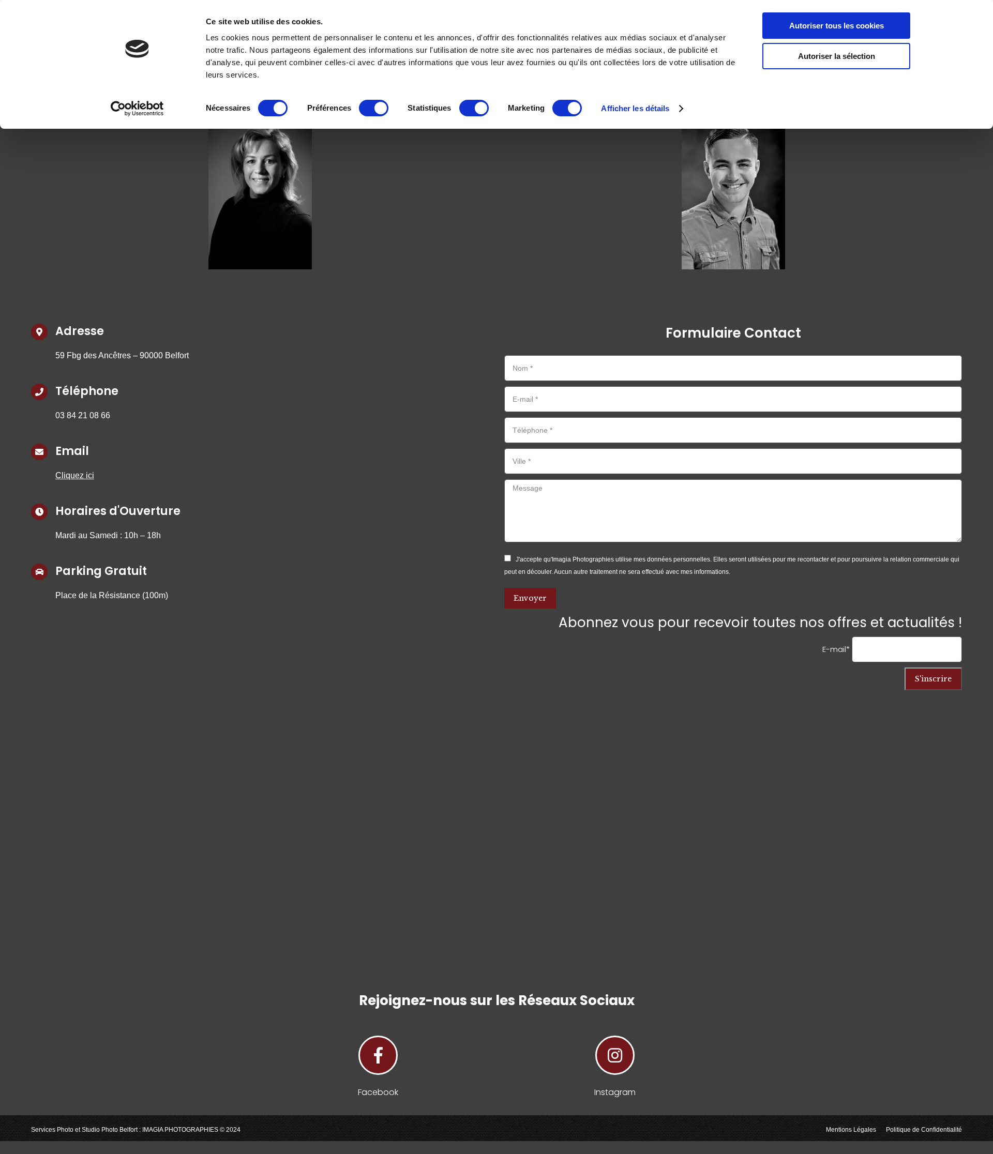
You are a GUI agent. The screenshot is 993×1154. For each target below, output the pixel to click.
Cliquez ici (74, 475)
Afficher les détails (635, 108)
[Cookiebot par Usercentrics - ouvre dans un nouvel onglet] (137, 108)
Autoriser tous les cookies (836, 25)
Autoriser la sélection (836, 56)
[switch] (373, 108)
